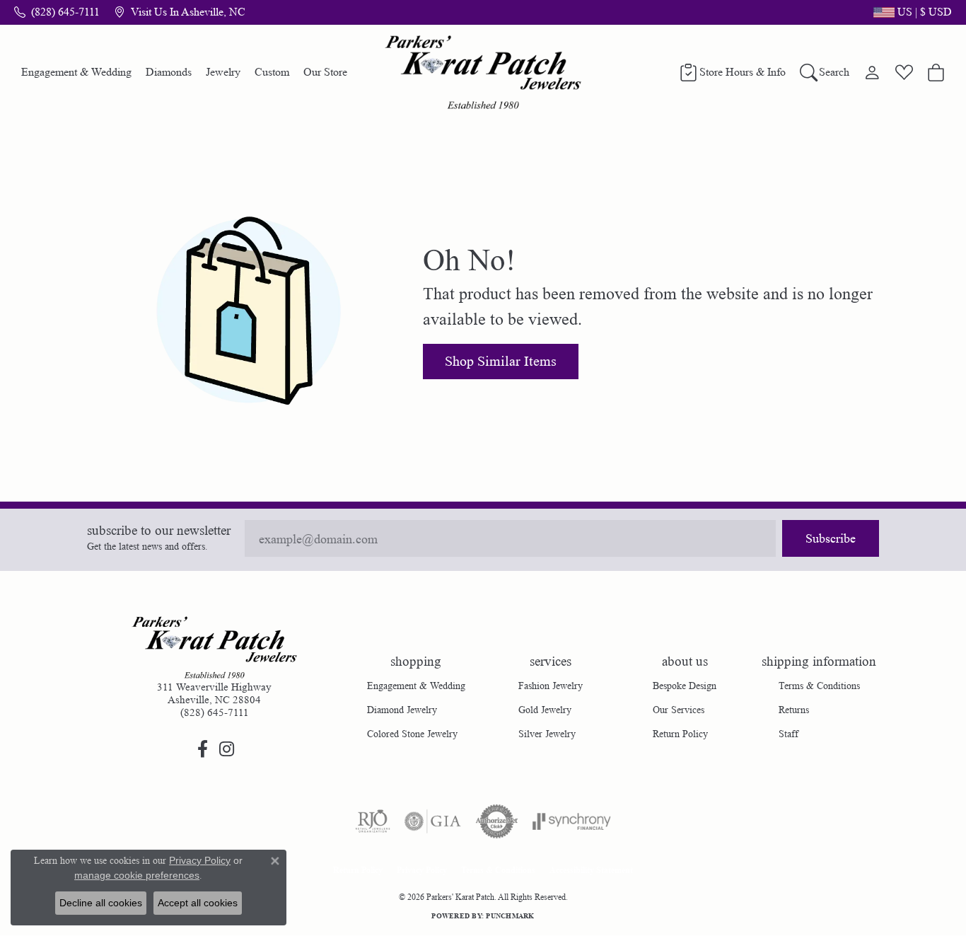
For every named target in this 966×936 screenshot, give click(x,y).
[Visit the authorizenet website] (497, 821)
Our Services (678, 709)
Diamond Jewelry (402, 709)
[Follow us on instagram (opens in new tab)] (226, 749)
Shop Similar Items (501, 361)
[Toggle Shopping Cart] (936, 72)
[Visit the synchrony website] (572, 821)
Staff (788, 733)
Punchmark (510, 915)
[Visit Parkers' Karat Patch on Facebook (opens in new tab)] (202, 749)
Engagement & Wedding (76, 72)
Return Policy (680, 733)
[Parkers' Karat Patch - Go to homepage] (214, 647)
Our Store (325, 72)
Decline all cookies (100, 902)
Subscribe (830, 538)
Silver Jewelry (547, 733)
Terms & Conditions (819, 685)
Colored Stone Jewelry (412, 733)
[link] (57, 12)
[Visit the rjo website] (372, 821)
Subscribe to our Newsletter (159, 531)
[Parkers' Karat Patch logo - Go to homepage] (483, 72)
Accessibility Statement (591, 870)
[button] (911, 12)
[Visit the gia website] (433, 821)
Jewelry (223, 72)
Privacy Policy (422, 870)
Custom (272, 72)
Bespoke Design (684, 685)
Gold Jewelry (544, 709)
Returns (794, 709)
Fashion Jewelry (550, 685)
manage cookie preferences (136, 875)
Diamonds (169, 72)
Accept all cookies (198, 902)
